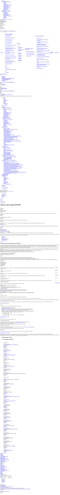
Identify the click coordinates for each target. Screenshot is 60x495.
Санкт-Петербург (6, 100)
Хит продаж (2, 463)
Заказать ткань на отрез (3, 230)
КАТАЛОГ (3, 76)
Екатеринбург (5, 103)
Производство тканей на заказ (4, 470)
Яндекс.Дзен (4, 195)
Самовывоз (1, 455)
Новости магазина (3, 476)
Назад (4, 98)
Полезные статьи (2, 459)
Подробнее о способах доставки (4, 316)
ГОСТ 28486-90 (57, 282)
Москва (5, 99)
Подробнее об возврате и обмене (4, 332)
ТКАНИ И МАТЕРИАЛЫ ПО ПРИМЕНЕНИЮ (10, 161)
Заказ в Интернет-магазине (4, 456)
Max (2, 482)
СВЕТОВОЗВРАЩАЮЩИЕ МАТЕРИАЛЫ (8, 78)
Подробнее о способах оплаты (4, 303)
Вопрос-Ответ (2, 460)
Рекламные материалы (3, 461)
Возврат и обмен (2, 457)
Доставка (1, 454)
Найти (1, 492)
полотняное (2, 223)
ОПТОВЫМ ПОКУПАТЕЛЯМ (8, 119)
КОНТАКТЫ (5, 177)
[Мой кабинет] (0, 83)
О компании (2, 467)
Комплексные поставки (3, 468)
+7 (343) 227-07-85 (2, 19)
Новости (1, 472)
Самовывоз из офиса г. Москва (6, 308)
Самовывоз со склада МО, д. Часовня (7, 307)
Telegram (4, 194)
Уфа (4, 102)
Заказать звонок (2, 95)
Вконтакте (4, 193)
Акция (1, 464)
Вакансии (1, 473)
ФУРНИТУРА (4, 77)
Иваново (5, 101)
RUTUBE (3, 196)
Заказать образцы (2, 469)
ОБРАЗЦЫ (3, 80)
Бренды (1, 471)
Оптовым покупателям (3, 466)
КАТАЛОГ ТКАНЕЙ (7, 128)
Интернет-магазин (2, 453)
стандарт (56, 267)
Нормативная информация (4, 458)
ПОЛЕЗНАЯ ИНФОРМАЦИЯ (8, 109)
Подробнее (5, 356)
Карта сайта (2, 489)
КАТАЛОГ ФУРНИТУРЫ (7, 148)
